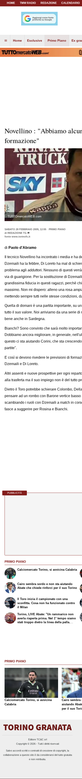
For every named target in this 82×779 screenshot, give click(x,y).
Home (11, 3)
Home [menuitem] (17, 40)
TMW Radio (28, 3)
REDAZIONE (49, 3)
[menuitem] (5, 40)
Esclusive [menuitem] (34, 40)
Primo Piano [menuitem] (57, 40)
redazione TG (17, 233)
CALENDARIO (70, 3)
